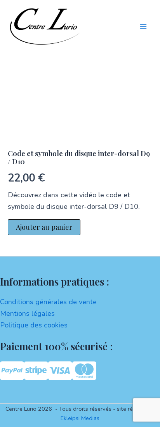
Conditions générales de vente (48, 301)
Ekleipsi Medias (80, 418)
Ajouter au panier (44, 227)
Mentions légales (27, 313)
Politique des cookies (34, 325)
